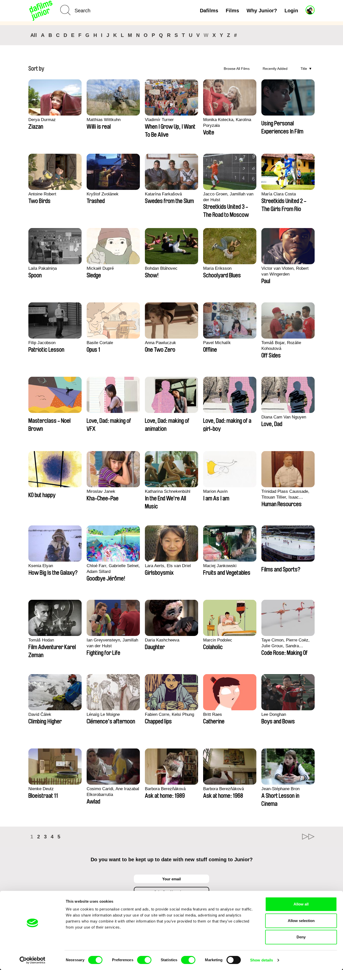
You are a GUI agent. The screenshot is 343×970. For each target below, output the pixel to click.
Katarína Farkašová (163, 194)
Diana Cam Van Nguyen (283, 417)
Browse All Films (237, 69)
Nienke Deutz (41, 788)
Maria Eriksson (217, 268)
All (33, 35)
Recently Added (275, 69)
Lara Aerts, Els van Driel (168, 565)
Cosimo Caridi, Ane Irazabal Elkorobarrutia (113, 791)
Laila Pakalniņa (42, 268)
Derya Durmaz (42, 119)
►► (308, 836)
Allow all (301, 904)
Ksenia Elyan (40, 565)
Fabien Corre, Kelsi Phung (169, 714)
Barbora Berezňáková (165, 788)
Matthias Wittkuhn (104, 119)
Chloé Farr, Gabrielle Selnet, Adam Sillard (113, 568)
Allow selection (301, 921)
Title (304, 69)
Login (291, 10)
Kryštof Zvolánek (103, 194)
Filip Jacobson (41, 342)
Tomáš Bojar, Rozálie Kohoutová (281, 345)
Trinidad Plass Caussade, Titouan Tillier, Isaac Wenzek (285, 494)
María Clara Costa (278, 194)
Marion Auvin (215, 491)
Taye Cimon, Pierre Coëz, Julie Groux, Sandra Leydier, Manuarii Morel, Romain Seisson (285, 643)
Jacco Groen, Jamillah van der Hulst (228, 197)
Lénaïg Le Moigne (103, 714)
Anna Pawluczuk (160, 342)
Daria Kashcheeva (162, 640)
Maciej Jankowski (220, 565)
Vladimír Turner (159, 119)
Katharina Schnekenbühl (167, 491)
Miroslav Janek (101, 491)
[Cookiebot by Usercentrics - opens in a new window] (32, 960)
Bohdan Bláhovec (161, 268)
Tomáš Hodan (41, 640)
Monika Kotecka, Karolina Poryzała (227, 122)
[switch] (144, 960)
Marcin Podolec (217, 640)
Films (232, 10)
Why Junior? (262, 10)
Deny (301, 937)
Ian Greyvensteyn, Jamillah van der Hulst (112, 643)
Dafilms (209, 10)
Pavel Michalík (217, 342)
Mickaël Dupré (100, 268)
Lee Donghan (273, 714)
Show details (261, 960)
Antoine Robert (42, 194)
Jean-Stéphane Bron (280, 788)
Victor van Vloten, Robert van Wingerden (285, 271)
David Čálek (39, 714)
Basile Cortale (100, 342)
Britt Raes (212, 714)
